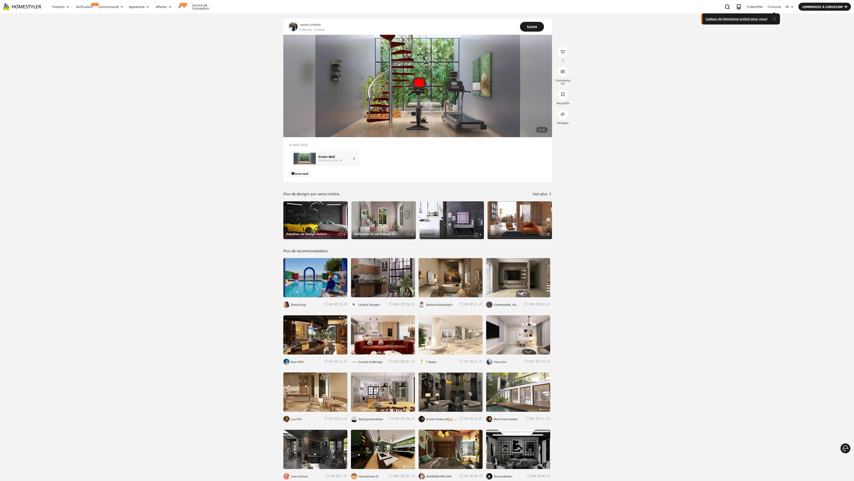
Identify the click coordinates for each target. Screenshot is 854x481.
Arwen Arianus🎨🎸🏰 (439, 419)
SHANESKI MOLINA (439, 476)
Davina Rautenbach (439, 304)
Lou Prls (296, 419)
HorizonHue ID (368, 476)
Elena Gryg (298, 304)
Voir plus (540, 194)
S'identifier (755, 6)
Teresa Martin (503, 476)
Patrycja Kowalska (371, 419)
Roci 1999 (297, 362)
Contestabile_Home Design (507, 304)
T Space (431, 362)
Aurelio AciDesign (371, 362)
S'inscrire (774, 6)
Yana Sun (500, 362)
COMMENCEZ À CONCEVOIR (822, 6)
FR (787, 6)
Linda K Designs (369, 304)
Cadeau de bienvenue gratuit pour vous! (736, 18)
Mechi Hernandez (506, 419)
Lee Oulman (299, 476)
